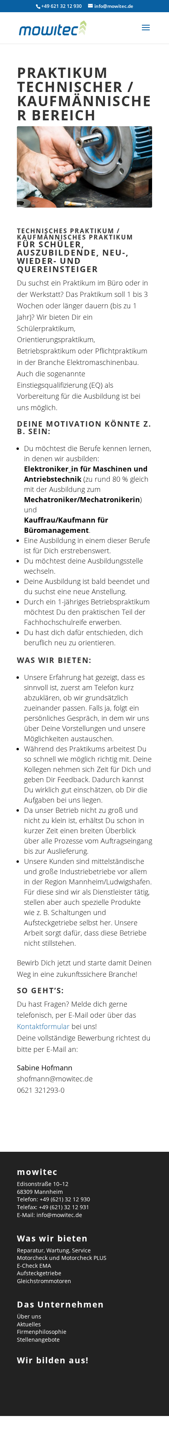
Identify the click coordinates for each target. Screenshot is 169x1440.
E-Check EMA (34, 1265)
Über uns (29, 1316)
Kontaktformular (43, 1026)
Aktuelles (29, 1324)
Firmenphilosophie (41, 1331)
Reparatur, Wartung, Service (54, 1250)
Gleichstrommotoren (44, 1281)
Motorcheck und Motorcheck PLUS (62, 1257)
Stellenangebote (38, 1339)
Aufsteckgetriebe (39, 1273)
